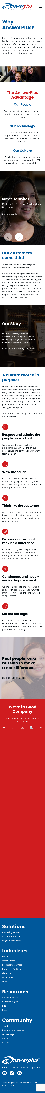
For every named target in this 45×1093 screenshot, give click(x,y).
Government (8, 977)
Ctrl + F (34, 1082)
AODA (4, 1085)
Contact (6, 1038)
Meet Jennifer (15, 199)
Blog (4, 1005)
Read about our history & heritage (18, 348)
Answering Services (11, 932)
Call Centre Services (11, 936)
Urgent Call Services (11, 940)
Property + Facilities (11, 969)
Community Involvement (13, 1030)
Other (5, 981)
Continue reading (10, 214)
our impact (19, 677)
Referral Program (10, 1001)
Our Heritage (8, 1034)
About (5, 1026)
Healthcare (7, 956)
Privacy (12, 1085)
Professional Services (12, 964)
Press (5, 1010)
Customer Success (11, 997)
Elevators (6, 973)
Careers (6, 1042)
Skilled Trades (8, 960)
